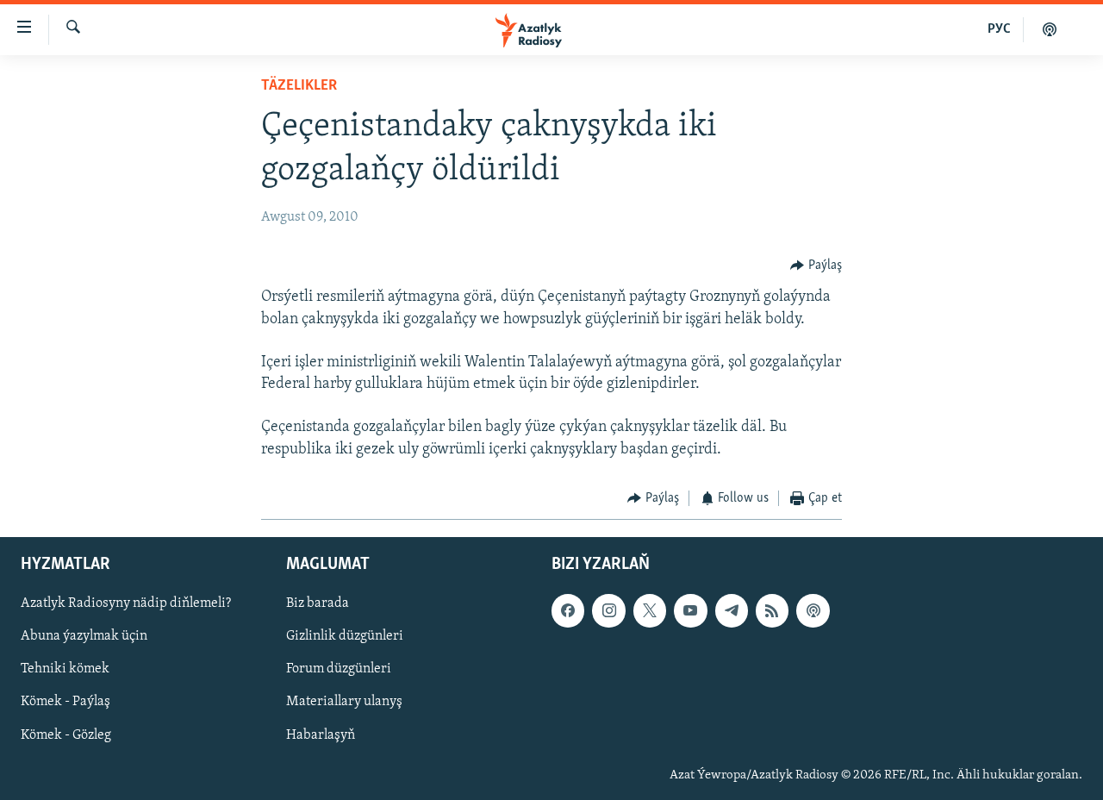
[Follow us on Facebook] (568, 611)
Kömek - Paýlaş (65, 702)
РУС (999, 29)
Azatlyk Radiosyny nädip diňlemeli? (126, 604)
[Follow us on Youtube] (690, 611)
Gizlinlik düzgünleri (344, 637)
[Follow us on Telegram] (731, 611)
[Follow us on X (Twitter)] (649, 611)
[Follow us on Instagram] (608, 611)
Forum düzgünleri (338, 670)
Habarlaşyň (320, 735)
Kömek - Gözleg (66, 735)
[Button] (816, 265)
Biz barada (317, 604)
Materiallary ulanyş (344, 702)
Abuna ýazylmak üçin (84, 637)
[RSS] (772, 611)
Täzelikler (299, 86)
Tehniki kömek (65, 670)
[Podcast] (812, 611)
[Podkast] (1049, 29)
